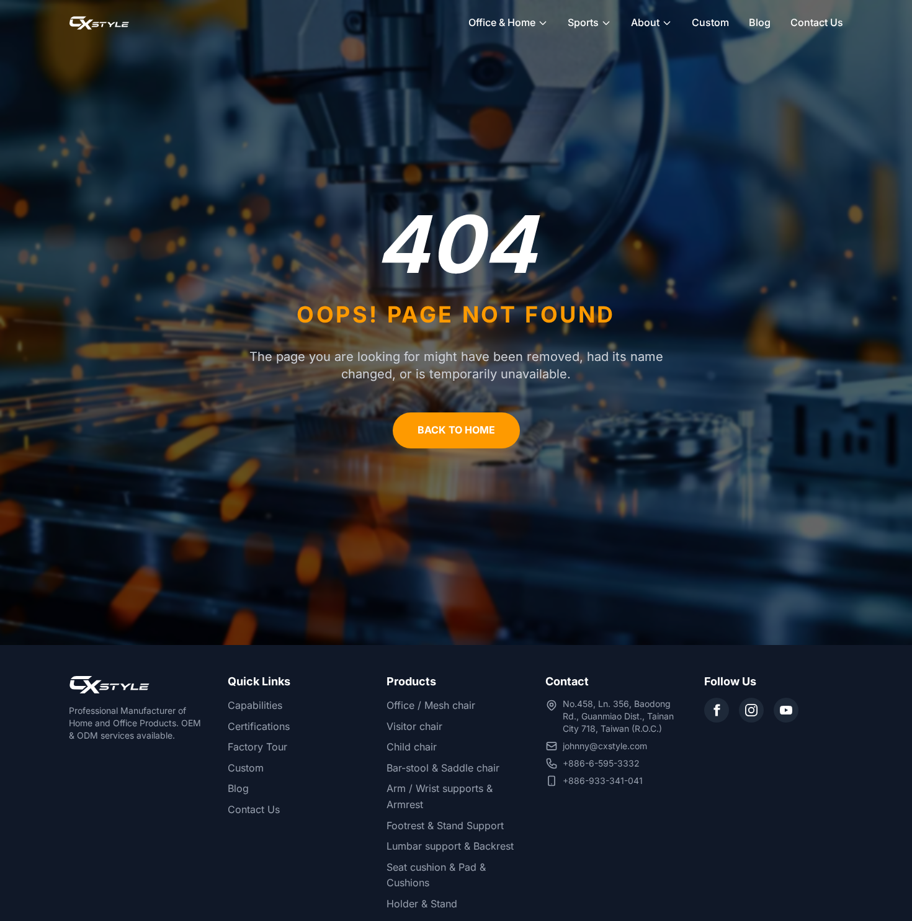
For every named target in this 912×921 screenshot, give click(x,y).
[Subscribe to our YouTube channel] (786, 710)
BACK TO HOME (456, 430)
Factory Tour (257, 747)
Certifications (259, 726)
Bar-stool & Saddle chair (443, 768)
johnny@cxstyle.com (605, 746)
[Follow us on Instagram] (751, 710)
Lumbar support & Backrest (450, 846)
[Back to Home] (99, 23)
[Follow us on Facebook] (716, 710)
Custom (710, 22)
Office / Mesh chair (431, 705)
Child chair (412, 747)
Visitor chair (414, 726)
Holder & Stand (422, 903)
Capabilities (255, 705)
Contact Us (816, 22)
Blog (760, 22)
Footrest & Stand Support (445, 825)
